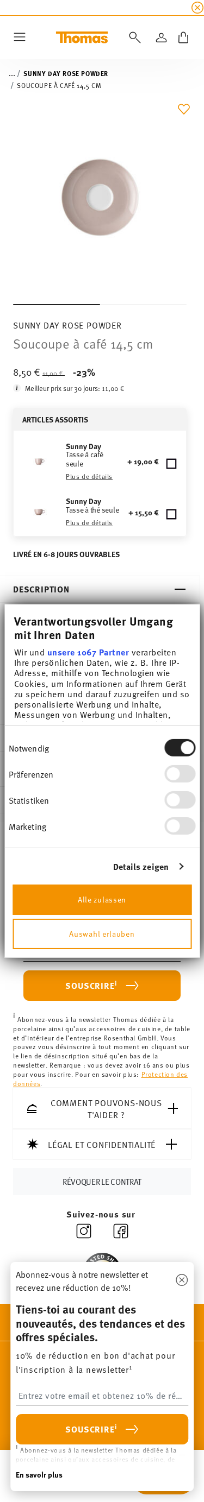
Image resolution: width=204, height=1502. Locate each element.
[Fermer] (181, 1280)
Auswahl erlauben (101, 933)
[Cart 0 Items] (183, 37)
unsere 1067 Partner (88, 652)
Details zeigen (141, 866)
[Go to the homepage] (81, 37)
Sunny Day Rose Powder (65, 73)
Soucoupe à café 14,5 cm (59, 85)
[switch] (179, 773)
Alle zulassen (102, 899)
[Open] (133, 37)
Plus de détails (89, 476)
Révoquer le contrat (102, 1181)
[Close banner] (197, 7)
